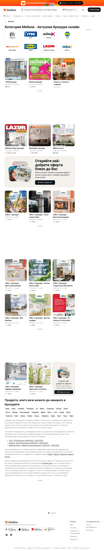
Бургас (7, 457)
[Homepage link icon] (49, 513)
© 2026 (19, 548)
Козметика (85, 16)
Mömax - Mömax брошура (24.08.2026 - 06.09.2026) (28, 443)
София (49, 454)
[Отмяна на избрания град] (75, 10)
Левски (56, 454)
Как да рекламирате (91, 526)
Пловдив (63, 454)
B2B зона (89, 530)
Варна (70, 454)
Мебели (58, 16)
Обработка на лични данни (81, 548)
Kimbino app (47, 463)
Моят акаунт (95, 9)
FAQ (71, 525)
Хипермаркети (18, 16)
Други (93, 16)
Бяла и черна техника (32, 16)
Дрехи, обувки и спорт (71, 16)
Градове (73, 536)
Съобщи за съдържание (75, 532)
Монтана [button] (69, 10)
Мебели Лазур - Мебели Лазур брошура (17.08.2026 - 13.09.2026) (34, 445)
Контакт (73, 528)
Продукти (74, 539)
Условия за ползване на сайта (62, 548)
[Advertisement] (41, 106)
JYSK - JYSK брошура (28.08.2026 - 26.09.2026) (26, 440)
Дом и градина (48, 16)
